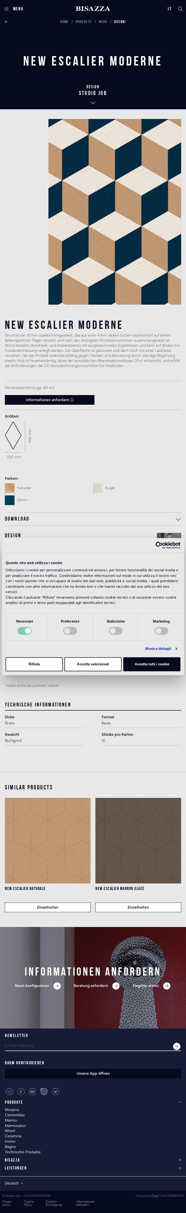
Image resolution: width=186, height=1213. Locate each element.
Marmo (11, 1120)
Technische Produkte (23, 1152)
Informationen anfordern (48, 400)
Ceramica (13, 1136)
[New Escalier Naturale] (48, 840)
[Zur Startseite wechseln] (93, 8)
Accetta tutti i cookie (152, 664)
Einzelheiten (47, 907)
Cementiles (15, 1115)
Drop (155, 1196)
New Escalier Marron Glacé (120, 888)
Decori (120, 22)
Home (64, 22)
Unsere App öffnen (93, 1073)
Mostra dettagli (158, 649)
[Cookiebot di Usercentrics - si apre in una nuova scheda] (159, 545)
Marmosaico (15, 1126)
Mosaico (12, 1110)
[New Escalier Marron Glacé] (138, 840)
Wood (103, 22)
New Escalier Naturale (25, 888)
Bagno (10, 1147)
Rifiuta (34, 664)
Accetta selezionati (93, 664)
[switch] (70, 631)
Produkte (84, 22)
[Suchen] (180, 9)
